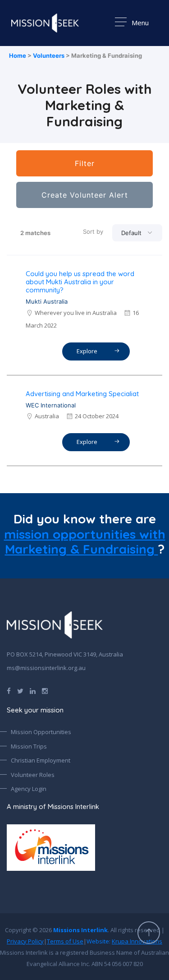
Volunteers (48, 55)
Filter (85, 163)
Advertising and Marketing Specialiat (82, 393)
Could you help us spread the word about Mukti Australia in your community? (80, 281)
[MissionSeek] (45, 23)
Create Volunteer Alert (84, 194)
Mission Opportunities (41, 732)
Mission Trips (29, 746)
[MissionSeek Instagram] (45, 690)
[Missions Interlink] (84, 847)
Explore (88, 351)
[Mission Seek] (55, 624)
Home (17, 55)
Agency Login (28, 789)
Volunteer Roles (33, 775)
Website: (124, 941)
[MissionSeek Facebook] (9, 690)
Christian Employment (40, 760)
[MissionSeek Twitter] (20, 690)
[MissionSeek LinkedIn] (33, 690)
